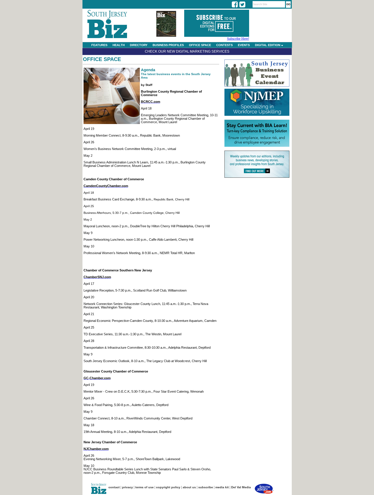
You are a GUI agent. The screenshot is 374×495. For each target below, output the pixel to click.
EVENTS (244, 45)
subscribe (205, 487)
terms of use (144, 487)
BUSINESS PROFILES (168, 45)
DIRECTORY (138, 45)
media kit (222, 487)
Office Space (102, 59)
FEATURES (99, 45)
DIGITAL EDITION (268, 45)
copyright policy (168, 487)
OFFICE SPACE (200, 45)
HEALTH (119, 45)
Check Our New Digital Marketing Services (187, 51)
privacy (127, 487)
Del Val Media (241, 487)
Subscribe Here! (238, 38)
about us (189, 487)
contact (114, 487)
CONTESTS (224, 45)
